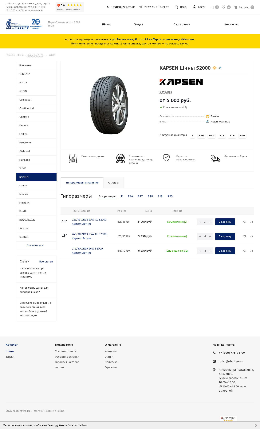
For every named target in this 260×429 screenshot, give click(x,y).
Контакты (111, 351)
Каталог (12, 344)
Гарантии (111, 367)
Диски (10, 356)
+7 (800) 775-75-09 (123, 7)
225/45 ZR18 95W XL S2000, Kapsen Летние (89, 221)
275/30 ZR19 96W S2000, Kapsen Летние (87, 250)
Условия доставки (67, 356)
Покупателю (64, 344)
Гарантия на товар (67, 362)
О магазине (113, 344)
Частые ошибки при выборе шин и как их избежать (33, 272)
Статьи (109, 356)
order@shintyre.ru (231, 361)
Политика (111, 362)
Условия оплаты (66, 351)
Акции (59, 367)
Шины (10, 351)
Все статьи (46, 261)
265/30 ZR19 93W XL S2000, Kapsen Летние (89, 236)
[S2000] (109, 105)
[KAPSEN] (181, 82)
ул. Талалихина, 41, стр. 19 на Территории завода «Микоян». (153, 39)
